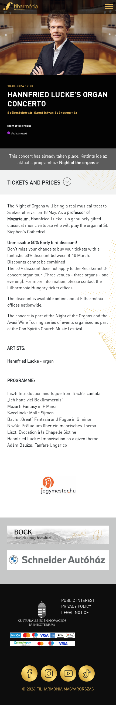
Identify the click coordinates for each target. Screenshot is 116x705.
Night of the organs (19, 125)
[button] (109, 7)
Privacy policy (76, 606)
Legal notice (75, 612)
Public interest (78, 600)
